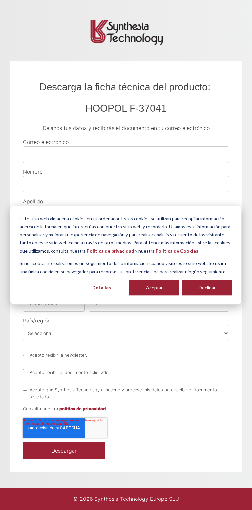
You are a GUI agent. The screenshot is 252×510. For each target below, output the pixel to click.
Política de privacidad (110, 251)
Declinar (207, 287)
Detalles (101, 287)
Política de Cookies (177, 251)
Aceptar (154, 287)
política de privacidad (82, 408)
